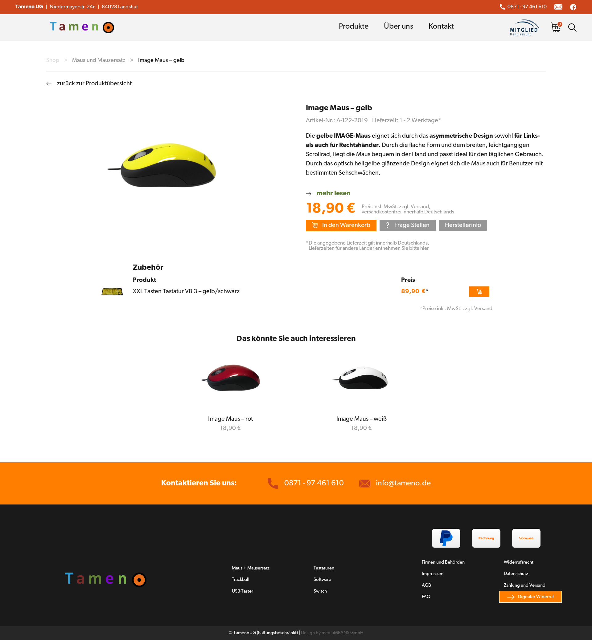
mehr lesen (334, 193)
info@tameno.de (403, 483)
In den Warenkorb (346, 225)
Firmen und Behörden (443, 562)
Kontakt (441, 26)
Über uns (398, 26)
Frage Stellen (408, 226)
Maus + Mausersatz (250, 568)
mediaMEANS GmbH (343, 633)
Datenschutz (516, 574)
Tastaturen (324, 568)
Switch (320, 591)
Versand (420, 206)
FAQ (426, 597)
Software (322, 579)
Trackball (240, 579)
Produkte (353, 26)
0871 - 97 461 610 (527, 7)
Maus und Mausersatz (98, 60)
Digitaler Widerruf (536, 597)
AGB (426, 585)
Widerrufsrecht (518, 562)
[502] (479, 291)
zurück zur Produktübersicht (94, 84)
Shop (52, 60)
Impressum (432, 574)
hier (424, 248)
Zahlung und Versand (524, 585)
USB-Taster (242, 591)
